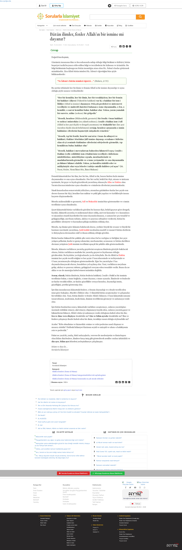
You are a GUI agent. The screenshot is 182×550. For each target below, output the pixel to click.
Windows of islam (71, 540)
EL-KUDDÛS (42, 418)
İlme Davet (43, 525)
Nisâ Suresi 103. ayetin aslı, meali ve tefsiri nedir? (113, 451)
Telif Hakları (96, 502)
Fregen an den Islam (72, 525)
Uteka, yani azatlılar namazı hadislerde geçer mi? (53, 449)
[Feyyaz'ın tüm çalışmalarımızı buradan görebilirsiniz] (172, 545)
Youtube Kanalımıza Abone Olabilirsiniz (74, 473)
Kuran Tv (95, 529)
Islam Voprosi (70, 520)
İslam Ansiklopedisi (69, 504)
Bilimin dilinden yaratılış (71, 488)
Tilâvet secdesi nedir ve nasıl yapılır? (109, 456)
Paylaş (114, 47)
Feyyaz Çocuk (123, 525)
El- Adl (40, 425)
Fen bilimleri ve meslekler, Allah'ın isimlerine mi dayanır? (57, 399)
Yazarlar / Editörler (99, 490)
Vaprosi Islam (70, 529)
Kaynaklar (96, 493)
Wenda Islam (70, 536)
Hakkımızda (96, 488)
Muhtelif (36, 500)
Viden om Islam (70, 531)
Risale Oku (96, 520)
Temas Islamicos (71, 538)
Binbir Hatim (43, 522)
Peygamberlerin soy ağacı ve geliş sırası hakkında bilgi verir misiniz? (60, 440)
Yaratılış (36, 502)
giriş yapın (67, 390)
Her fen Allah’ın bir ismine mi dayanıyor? (52, 402)
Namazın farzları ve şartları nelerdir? (109, 438)
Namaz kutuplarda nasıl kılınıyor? (108, 460)
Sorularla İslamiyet (45, 518)
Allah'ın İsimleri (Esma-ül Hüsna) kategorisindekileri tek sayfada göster (79, 375)
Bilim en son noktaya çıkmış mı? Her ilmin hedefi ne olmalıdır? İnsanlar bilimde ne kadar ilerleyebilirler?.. (74, 412)
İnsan (35, 493)
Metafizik (36, 497)
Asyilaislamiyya (70, 527)
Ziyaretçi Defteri (98, 495)
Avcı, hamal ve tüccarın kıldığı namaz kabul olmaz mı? (55, 452)
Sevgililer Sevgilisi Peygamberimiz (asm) (75, 491)
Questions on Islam (72, 518)
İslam (35, 495)
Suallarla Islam (70, 522)
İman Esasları (50, 30)
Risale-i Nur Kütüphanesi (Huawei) (128, 520)
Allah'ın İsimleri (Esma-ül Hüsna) (72, 30)
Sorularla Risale (97, 518)
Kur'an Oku (122, 532)
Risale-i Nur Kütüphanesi (125, 534)
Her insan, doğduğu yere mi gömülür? (109, 470)
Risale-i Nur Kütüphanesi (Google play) (129, 518)
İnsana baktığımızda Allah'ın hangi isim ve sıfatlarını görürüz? (59, 409)
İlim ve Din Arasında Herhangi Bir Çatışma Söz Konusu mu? (58, 405)
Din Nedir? (41, 415)
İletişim (94, 504)
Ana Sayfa (42, 30)
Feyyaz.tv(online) (123, 538)
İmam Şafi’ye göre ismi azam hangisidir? (52, 422)
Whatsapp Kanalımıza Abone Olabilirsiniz (108, 473)
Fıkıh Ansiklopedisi (69, 494)
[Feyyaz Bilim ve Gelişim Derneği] (135, 494)
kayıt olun (78, 390)
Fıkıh (34, 488)
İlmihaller (66, 501)
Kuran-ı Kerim (43, 520)
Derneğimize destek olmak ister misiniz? (135, 498)
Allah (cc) (58, 30)
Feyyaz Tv (95, 527)
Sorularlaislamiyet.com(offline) (126, 536)
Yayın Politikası (97, 497)
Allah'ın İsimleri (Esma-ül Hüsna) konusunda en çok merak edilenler (78, 379)
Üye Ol (43, 6)
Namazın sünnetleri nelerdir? (106, 465)
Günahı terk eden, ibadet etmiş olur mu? (110, 447)
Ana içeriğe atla (5, 1)
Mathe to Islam (70, 542)
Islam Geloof (70, 534)
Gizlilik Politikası (98, 500)
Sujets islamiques (71, 545)
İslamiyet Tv (96, 532)
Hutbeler (66, 499)
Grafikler (130, 25)
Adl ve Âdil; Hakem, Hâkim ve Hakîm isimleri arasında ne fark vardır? (62, 428)
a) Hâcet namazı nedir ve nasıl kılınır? (109, 442)
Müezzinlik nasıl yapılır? (44, 437)
